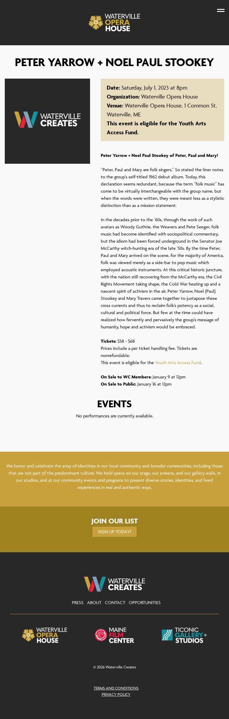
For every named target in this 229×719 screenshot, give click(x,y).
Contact (115, 602)
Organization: (123, 96)
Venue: (115, 105)
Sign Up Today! (114, 531)
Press (77, 602)
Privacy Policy (116, 694)
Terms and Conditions (116, 688)
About (94, 602)
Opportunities (145, 602)
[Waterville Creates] (114, 23)
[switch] (221, 10)
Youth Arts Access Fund (178, 362)
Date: (113, 87)
